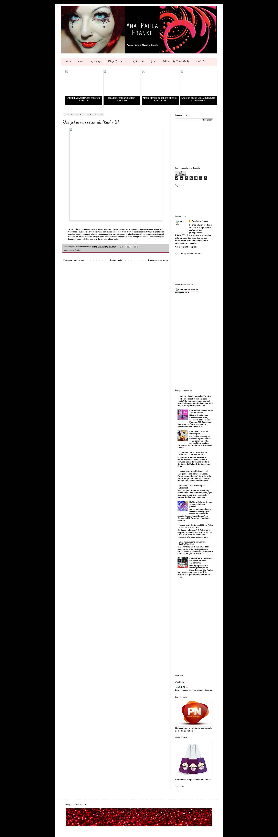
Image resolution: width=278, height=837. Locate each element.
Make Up (96, 61)
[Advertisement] (197, 144)
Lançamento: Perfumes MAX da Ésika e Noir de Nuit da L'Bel (196, 526)
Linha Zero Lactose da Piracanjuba (199, 432)
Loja (153, 61)
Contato (200, 61)
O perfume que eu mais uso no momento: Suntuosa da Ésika (193, 453)
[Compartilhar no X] (132, 246)
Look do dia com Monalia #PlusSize (195, 396)
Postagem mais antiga (158, 260)
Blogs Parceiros (117, 61)
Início (67, 61)
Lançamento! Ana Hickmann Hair (193, 471)
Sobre (81, 61)
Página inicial (116, 260)
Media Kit (138, 61)
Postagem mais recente (73, 260)
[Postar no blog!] (129, 246)
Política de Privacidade (176, 61)
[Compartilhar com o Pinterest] (137, 246)
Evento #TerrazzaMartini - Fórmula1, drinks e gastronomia (200, 560)
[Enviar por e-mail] (126, 246)
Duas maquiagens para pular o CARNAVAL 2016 (192, 543)
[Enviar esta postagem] (122, 247)
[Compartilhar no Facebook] (134, 246)
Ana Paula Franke (200, 221)
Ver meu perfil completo (186, 247)
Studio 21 (79, 250)
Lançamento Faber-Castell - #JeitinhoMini (201, 411)
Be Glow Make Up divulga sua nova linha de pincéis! (200, 504)
